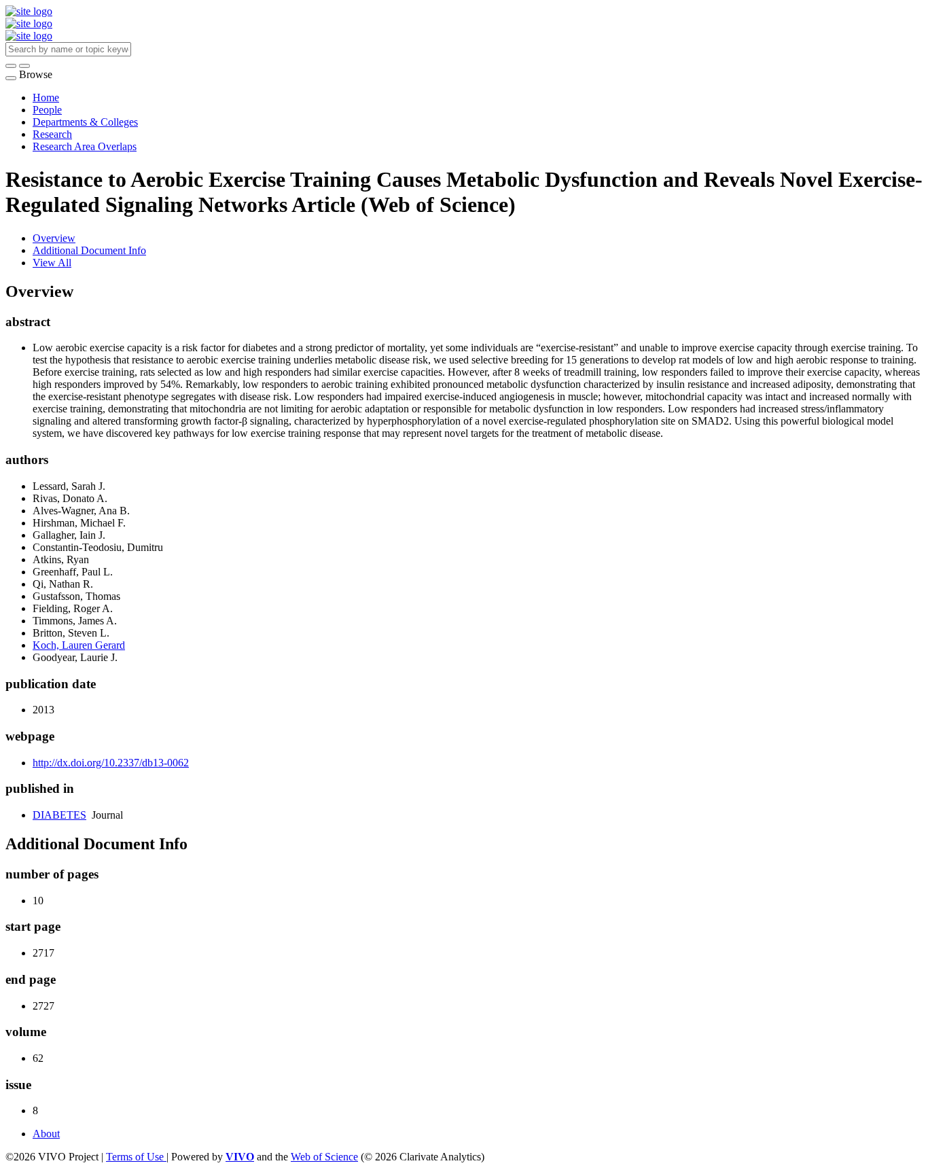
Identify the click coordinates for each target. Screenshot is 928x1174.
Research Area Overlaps (85, 146)
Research (52, 134)
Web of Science (324, 1156)
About (46, 1133)
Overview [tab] (54, 238)
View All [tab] (52, 262)
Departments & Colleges (85, 122)
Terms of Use (136, 1156)
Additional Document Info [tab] (89, 250)
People (47, 109)
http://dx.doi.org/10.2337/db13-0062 (111, 762)
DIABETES (59, 815)
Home (46, 97)
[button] (10, 66)
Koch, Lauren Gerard (79, 645)
